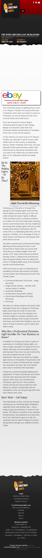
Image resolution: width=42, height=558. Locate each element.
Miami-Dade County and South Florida (21, 532)
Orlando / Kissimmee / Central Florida (21, 535)
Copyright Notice (21, 499)
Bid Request (22, 42)
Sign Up (21, 513)
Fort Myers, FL (21, 524)
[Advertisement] (21, 70)
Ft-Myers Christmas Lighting (18, 545)
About (21, 515)
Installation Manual (21, 508)
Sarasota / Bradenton (21, 527)
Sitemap (21, 510)
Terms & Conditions (21, 496)
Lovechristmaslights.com (11, 547)
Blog (21, 518)
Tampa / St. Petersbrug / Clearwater (21, 530)
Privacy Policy (21, 501)
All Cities (21, 538)
